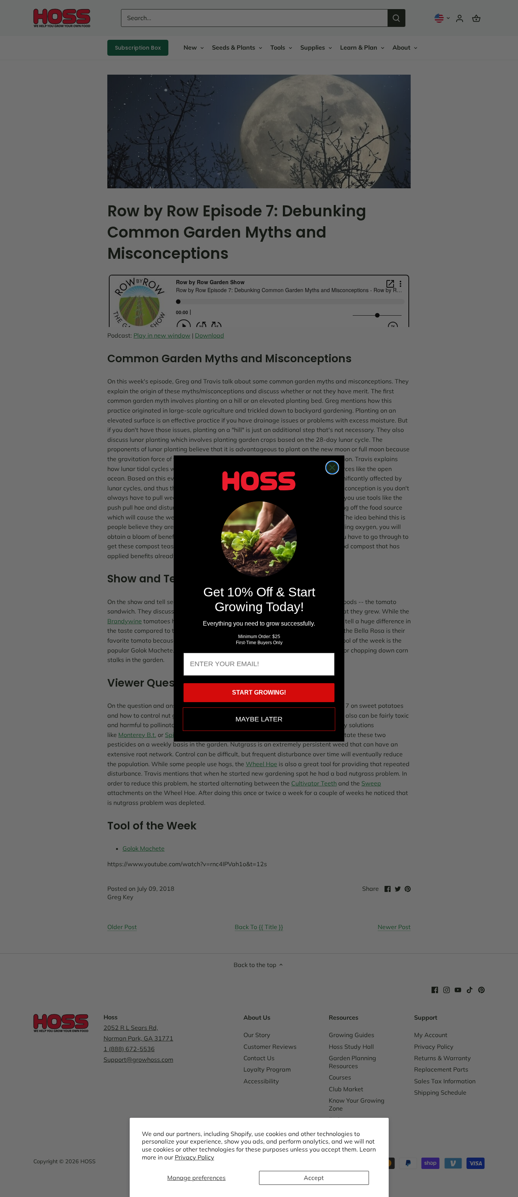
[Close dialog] (332, 468)
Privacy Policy (194, 1157)
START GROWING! (259, 692)
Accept (314, 1177)
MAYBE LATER (259, 719)
